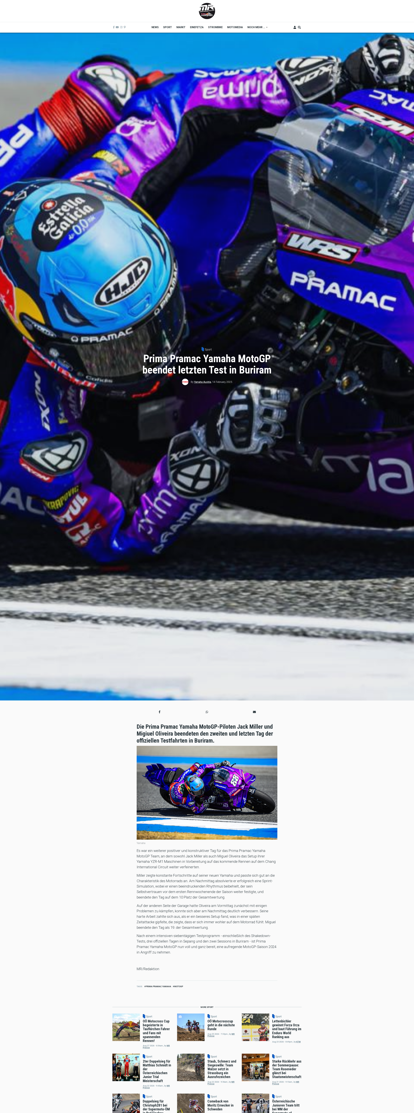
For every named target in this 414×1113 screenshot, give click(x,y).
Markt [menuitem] (180, 27)
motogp (178, 986)
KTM (298, 1042)
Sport (208, 349)
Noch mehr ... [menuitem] (255, 28)
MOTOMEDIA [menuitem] (235, 27)
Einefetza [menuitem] (197, 27)
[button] (159, 712)
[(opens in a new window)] (113, 27)
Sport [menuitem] (167, 27)
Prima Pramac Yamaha (158, 986)
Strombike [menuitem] (215, 27)
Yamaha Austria (202, 382)
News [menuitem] (155, 27)
